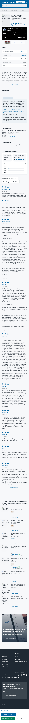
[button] (18, 25)
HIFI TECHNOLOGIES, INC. (16, 509)
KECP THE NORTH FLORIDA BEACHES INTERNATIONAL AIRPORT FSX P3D (18, 584)
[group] (14, 33)
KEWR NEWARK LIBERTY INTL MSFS (18, 534)
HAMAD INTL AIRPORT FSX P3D (11, 109)
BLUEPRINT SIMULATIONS (16, 573)
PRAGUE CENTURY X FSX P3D (18, 546)
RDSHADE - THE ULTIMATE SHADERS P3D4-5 (18, 521)
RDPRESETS (13, 523)
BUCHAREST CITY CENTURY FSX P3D (19, 559)
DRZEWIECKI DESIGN (15, 536)
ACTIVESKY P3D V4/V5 (16, 508)
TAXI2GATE (13, 19)
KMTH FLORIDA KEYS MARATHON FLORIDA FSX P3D (19, 597)
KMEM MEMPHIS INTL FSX (18, 571)
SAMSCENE (13, 547)
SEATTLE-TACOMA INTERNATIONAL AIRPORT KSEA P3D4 (17, 131)
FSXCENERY (13, 587)
